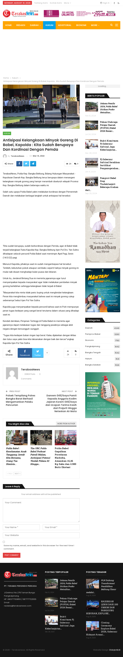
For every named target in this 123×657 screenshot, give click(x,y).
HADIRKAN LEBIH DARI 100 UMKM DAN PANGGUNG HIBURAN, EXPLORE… (102, 607)
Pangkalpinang (92, 346)
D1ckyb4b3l (114, 649)
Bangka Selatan (93, 364)
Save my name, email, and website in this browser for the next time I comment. (39, 547)
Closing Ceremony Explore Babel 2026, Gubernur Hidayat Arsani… (101, 628)
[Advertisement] (61, 52)
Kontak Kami (56, 2)
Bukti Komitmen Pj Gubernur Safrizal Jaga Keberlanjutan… (109, 145)
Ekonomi (81, 25)
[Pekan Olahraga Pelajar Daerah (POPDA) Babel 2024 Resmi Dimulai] (91, 125)
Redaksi (20, 25)
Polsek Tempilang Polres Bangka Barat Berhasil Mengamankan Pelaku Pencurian (20, 400)
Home (8, 25)
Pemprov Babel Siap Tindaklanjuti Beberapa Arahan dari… (101, 184)
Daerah (34, 25)
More (67, 2)
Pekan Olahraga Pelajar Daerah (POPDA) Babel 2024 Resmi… (108, 126)
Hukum (49, 25)
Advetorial (64, 25)
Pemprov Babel (92, 334)
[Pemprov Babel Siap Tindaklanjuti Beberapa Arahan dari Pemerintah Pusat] (91, 181)
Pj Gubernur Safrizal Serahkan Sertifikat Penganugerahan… (110, 164)
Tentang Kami (41, 2)
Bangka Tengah (93, 352)
